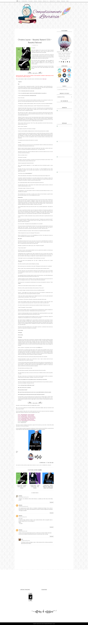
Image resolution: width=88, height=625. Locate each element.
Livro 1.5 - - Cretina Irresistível (26, 415)
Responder (51, 502)
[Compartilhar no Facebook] (47, 462)
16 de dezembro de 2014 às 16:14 (24, 497)
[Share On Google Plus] (53, 462)
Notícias (58, 1)
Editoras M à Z (52, 1)
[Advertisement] (34, 32)
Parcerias (40, 1)
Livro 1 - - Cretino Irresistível (26, 414)
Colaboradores (24, 1)
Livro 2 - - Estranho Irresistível (26, 416)
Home (19, 1)
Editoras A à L (45, 1)
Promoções (30, 1)
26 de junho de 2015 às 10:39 (25, 540)
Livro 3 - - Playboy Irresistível (26, 419)
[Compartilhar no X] (49, 462)
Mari (22, 539)
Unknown (20, 505)
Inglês (67, 1)
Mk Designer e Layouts (51, 623)
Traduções (63, 1)
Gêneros (35, 1)
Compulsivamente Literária (40, 623)
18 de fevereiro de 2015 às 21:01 (23, 506)
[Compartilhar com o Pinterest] (51, 462)
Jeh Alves (20, 495)
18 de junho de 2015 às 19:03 (23, 531)
